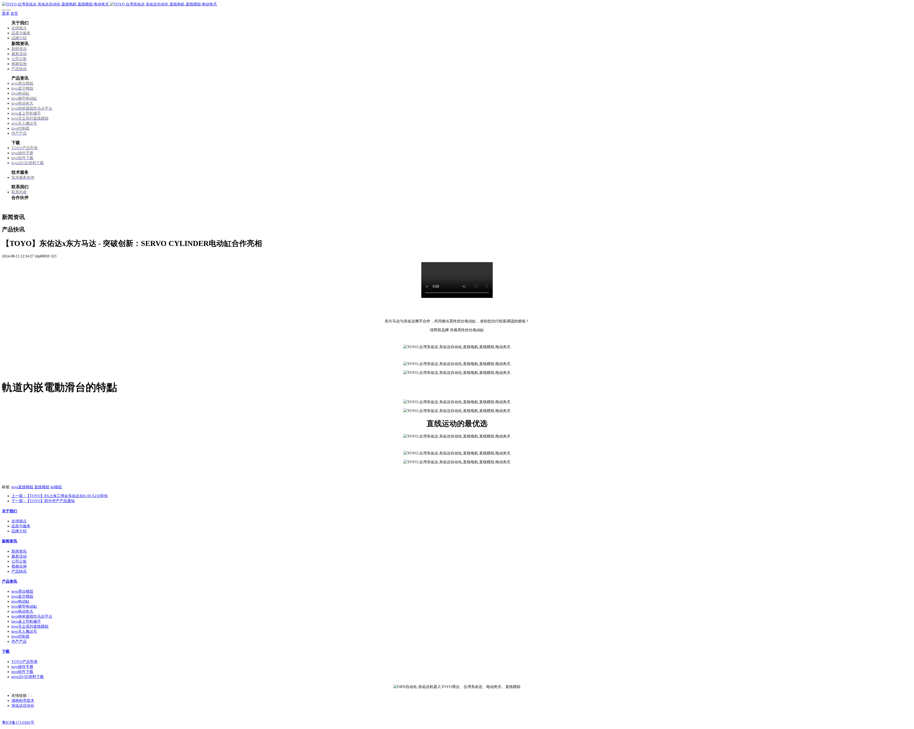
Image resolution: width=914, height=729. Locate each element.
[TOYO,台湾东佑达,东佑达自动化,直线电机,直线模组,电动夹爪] (457, 4)
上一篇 (59, 496)
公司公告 (19, 561)
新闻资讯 (9, 541)
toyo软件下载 (22, 672)
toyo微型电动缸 (24, 606)
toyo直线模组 (22, 487)
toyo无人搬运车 (24, 631)
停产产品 (19, 641)
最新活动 (19, 556)
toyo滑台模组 (22, 591)
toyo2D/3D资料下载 (27, 677)
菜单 (6, 13)
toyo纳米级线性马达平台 (31, 616)
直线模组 (42, 487)
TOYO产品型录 (24, 662)
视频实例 (19, 566)
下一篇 (43, 501)
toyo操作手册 (22, 667)
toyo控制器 (20, 636)
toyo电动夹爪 (22, 611)
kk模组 (56, 487)
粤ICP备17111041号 (18, 722)
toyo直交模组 (22, 596)
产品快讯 (19, 571)
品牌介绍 (19, 531)
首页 (14, 13)
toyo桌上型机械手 (26, 621)
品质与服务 (20, 526)
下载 (6, 651)
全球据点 (19, 521)
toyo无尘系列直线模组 (30, 626)
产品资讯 (9, 581)
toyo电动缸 (20, 601)
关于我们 (9, 511)
